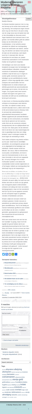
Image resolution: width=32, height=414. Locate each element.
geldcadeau (6, 382)
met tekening (10, 387)
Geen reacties (26, 292)
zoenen (15, 397)
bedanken (25, 372)
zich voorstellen (10, 397)
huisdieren (12, 382)
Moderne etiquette (8, 352)
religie (23, 389)
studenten (8, 392)
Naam (23, 327)
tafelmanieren (16, 392)
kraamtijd (18, 384)
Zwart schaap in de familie (11, 340)
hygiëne (5, 385)
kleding (14, 385)
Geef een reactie (6, 313)
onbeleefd (18, 387)
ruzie (26, 390)
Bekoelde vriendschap (22, 345)
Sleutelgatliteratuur (9, 18)
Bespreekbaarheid (10, 262)
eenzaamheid (5, 379)
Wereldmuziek (9, 268)
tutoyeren (23, 392)
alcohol (13, 372)
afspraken (10, 369)
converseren (8, 376)
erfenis (10, 379)
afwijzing (18, 369)
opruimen (4, 389)
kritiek (23, 384)
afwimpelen (6, 372)
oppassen (24, 387)
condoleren (17, 374)
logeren (4, 387)
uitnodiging (6, 395)
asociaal (18, 372)
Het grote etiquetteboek (10, 354)
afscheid (3, 369)
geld (21, 379)
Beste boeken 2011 (10, 273)
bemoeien (10, 374)
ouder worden (10, 390)
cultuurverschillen (20, 377)
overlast (18, 390)
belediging (4, 374)
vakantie (14, 395)
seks (3, 392)
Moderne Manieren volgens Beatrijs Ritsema (12, 5)
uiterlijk (27, 392)
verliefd (19, 394)
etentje (15, 379)
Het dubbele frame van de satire (14, 278)
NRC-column (11, 290)
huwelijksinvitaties (21, 382)
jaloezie (9, 384)
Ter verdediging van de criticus (14, 284)
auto (21, 372)
